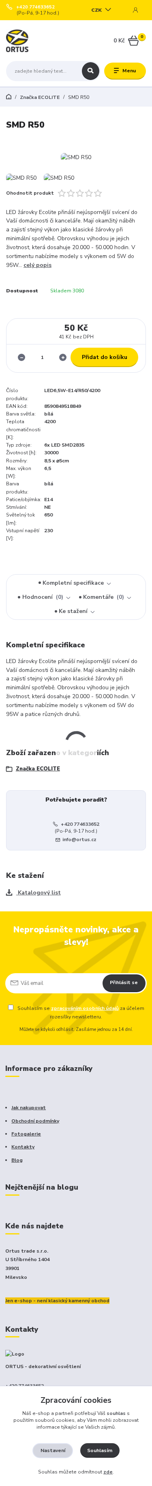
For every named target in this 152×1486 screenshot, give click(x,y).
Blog (17, 1160)
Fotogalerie (26, 1134)
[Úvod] (30, 40)
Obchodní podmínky (35, 1121)
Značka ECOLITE (39, 97)
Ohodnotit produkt (30, 193)
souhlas (116, 1413)
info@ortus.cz (79, 839)
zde (108, 1472)
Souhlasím (99, 1450)
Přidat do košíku (104, 357)
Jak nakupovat (28, 1107)
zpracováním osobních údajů (85, 1008)
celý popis (37, 265)
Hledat (90, 71)
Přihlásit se (124, 982)
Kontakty (22, 1147)
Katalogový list (38, 892)
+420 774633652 (35, 7)
